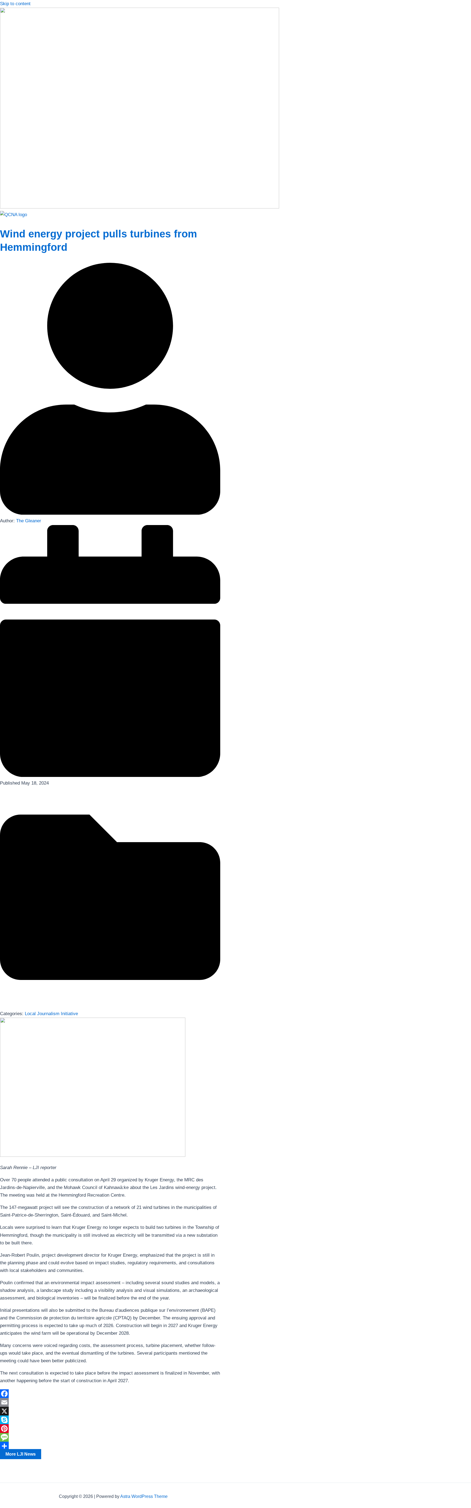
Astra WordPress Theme (144, 1496)
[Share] (110, 1446)
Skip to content (15, 3)
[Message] (110, 1437)
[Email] (110, 1402)
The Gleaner (28, 520)
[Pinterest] (110, 1428)
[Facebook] (110, 1393)
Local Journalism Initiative (51, 1013)
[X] (110, 1411)
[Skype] (110, 1419)
